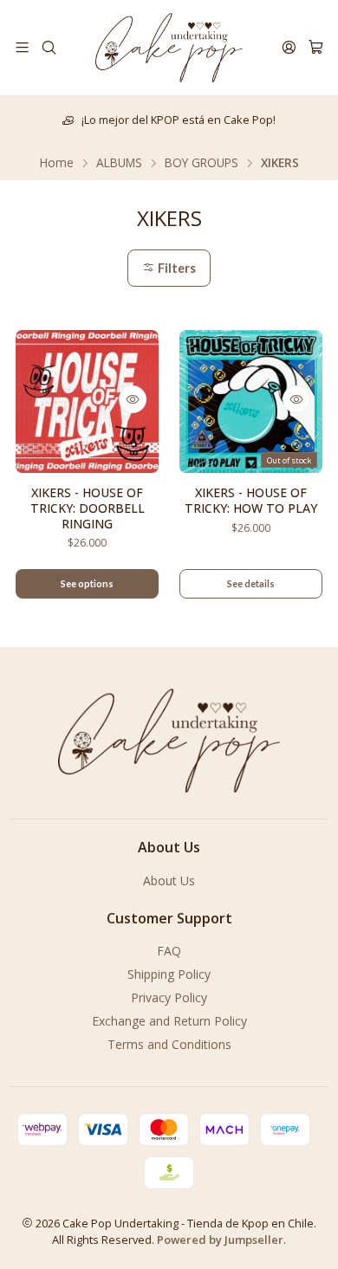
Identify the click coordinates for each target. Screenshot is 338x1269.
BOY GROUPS (201, 163)
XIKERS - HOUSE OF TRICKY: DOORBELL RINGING (87, 507)
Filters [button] (175, 268)
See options (87, 583)
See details (251, 583)
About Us (169, 880)
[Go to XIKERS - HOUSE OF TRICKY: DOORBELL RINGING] (87, 401)
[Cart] (316, 47)
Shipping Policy (169, 974)
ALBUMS (119, 163)
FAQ (169, 950)
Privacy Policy (169, 997)
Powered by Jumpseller (220, 1239)
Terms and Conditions (169, 1044)
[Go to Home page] (169, 47)
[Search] (48, 47)
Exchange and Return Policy (169, 1021)
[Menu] (22, 47)
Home (57, 163)
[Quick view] (132, 399)
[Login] (289, 47)
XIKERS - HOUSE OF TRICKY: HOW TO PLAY (251, 500)
